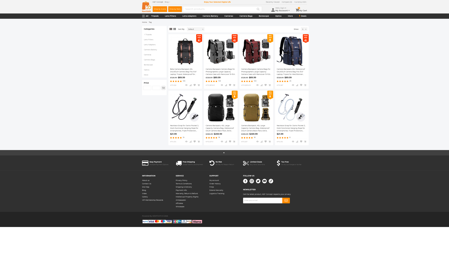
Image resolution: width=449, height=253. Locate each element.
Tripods (155, 16)
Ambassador (181, 200)
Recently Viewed (272, 2)
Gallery (145, 197)
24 (303, 29)
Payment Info (181, 190)
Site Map (145, 187)
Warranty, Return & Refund (187, 193)
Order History (215, 184)
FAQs (211, 187)
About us (145, 180)
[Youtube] (264, 181)
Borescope (264, 16)
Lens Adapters (189, 16)
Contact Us (146, 184)
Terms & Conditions (184, 184)
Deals (303, 16)
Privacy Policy (181, 180)
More (290, 16)
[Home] (146, 6)
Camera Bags (245, 16)
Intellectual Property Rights (187, 197)
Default (191, 29)
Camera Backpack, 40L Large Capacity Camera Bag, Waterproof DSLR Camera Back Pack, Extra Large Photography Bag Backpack (220, 128)
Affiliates (179, 203)
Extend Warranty (216, 190)
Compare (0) (287, 2)
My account (214, 180)
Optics (278, 16)
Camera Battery (210, 16)
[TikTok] (271, 181)
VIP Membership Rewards (152, 200)
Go (163, 88)
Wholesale (180, 207)
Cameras (228, 16)
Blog (144, 190)
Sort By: (181, 29)
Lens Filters (170, 16)
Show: (296, 29)
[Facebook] (245, 181)
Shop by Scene (160, 9)
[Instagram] (252, 181)
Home (144, 22)
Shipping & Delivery (184, 187)
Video (144, 193)
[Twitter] (258, 181)
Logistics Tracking (216, 193)
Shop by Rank (175, 9)
